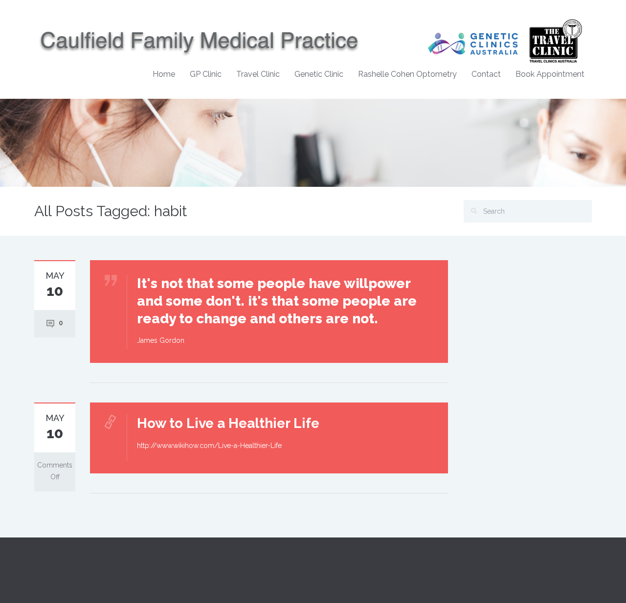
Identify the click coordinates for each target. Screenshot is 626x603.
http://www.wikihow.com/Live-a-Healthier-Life (209, 445)
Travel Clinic (258, 74)
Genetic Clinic (318, 74)
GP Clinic (206, 74)
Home (164, 74)
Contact (486, 74)
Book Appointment (549, 74)
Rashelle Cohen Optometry (407, 74)
